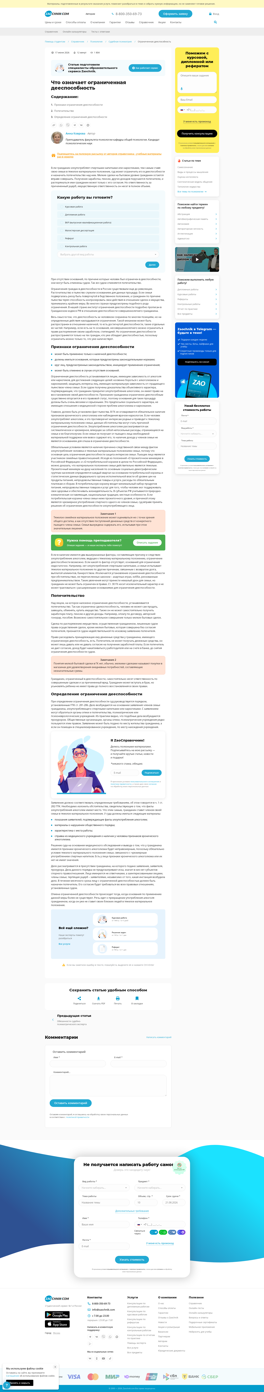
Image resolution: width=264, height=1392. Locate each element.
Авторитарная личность (190, 228)
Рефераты (183, 299)
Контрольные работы (189, 304)
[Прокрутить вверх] (257, 1379)
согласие (152, 784)
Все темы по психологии (190, 191)
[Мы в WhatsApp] (110, 1337)
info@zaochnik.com (103, 1309)
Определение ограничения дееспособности (80, 117)
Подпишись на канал (197, 362)
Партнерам (164, 1336)
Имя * (56, 1057)
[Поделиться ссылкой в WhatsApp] (61, 125)
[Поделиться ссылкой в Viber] (68, 125)
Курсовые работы (187, 294)
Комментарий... (61, 1072)
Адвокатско (183, 238)
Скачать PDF (98, 1003)
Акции (162, 22)
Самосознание (185, 167)
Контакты (175, 22)
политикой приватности (77, 1117)
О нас (161, 1303)
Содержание (39, 58)
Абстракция (184, 214)
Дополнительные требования (132, 1211)
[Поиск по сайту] (215, 22)
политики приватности (121, 784)
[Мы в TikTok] (110, 1358)
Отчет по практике (188, 308)
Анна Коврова (80, 133)
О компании (97, 22)
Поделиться (79, 1003)
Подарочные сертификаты (203, 1322)
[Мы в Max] (117, 1337)
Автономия (183, 223)
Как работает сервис (147, 67)
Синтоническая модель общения (195, 181)
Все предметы (185, 313)
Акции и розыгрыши (169, 1327)
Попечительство (64, 111)
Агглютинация (185, 233)
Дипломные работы (188, 289)
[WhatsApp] (163, 1232)
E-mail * (118, 1057)
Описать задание (147, 542)
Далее (152, 264)
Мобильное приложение (202, 1327)
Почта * (185, 415)
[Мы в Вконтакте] (96, 1337)
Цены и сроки (53, 22)
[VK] (172, 1232)
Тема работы (187, 440)
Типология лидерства (189, 186)
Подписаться (152, 772)
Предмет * (143, 1181)
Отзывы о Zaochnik (168, 1317)
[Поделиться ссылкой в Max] (88, 125)
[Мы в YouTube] (103, 1358)
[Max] (181, 1232)
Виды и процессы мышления (193, 172)
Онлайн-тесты (196, 1308)
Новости (162, 1322)
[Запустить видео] (197, 259)
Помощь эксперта (136, 1343)
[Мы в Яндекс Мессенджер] (90, 1343)
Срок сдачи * (173, 1196)
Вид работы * (187, 428)
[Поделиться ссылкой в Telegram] (74, 125)
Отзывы (129, 22)
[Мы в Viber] (103, 1337)
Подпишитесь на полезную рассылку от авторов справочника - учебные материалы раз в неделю (109, 155)
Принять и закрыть (19, 1383)
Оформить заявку (175, 14)
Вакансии (163, 1331)
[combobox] (108, 254)
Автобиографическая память (193, 219)
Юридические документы (171, 1350)
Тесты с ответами (100, 31)
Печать (118, 1003)
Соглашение (12, 1375)
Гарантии (115, 22)
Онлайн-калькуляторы (74, 31)
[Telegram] (154, 1232)
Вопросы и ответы (198, 1317)
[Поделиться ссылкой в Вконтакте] (81, 125)
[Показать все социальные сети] (38, 80)
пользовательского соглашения (144, 781)
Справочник (146, 22)
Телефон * (143, 1218)
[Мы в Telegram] (90, 1337)
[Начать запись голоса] (182, 89)
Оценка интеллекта (188, 176)
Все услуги (64, 943)
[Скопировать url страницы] (54, 125)
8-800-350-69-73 (101, 1303)
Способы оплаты (76, 22)
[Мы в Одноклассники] (96, 1358)
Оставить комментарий (70, 1103)
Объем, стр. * (145, 1196)
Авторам (90, 13)
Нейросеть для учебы (200, 1331)
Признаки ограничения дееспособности (78, 104)
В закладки (137, 1003)
